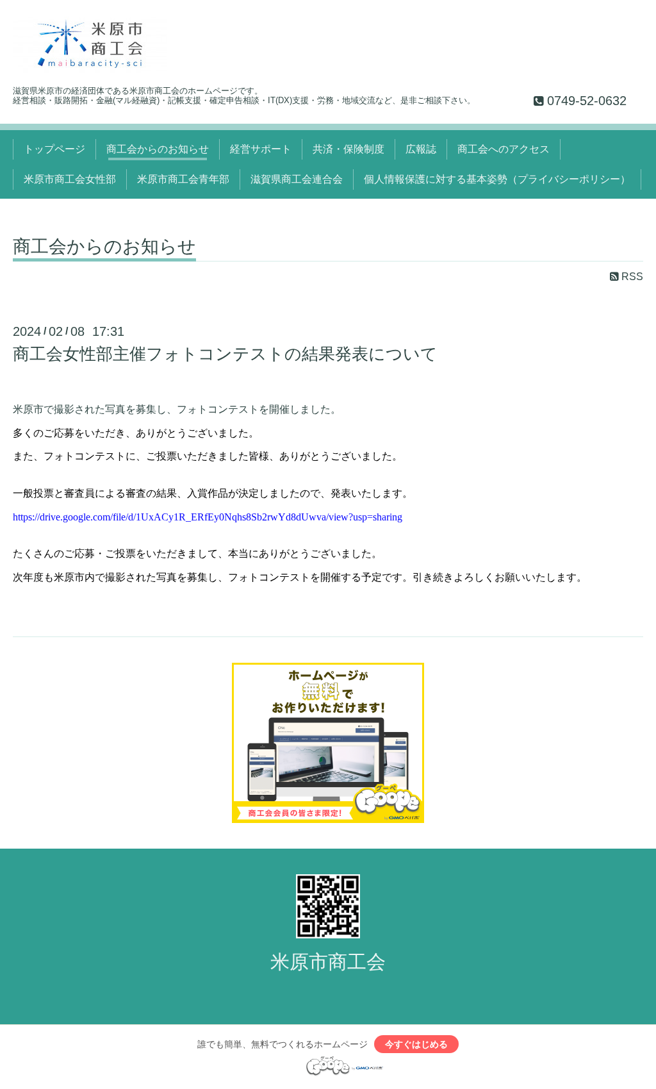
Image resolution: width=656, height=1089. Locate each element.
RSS (631, 276)
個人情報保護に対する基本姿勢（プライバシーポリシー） (497, 179)
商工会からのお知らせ (157, 149)
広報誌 (421, 149)
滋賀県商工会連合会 (296, 179)
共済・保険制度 (348, 149)
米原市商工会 (328, 961)
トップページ (54, 149)
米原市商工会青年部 (183, 179)
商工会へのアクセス (503, 149)
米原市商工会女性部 (70, 179)
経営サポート (260, 149)
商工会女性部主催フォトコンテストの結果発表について (225, 353)
